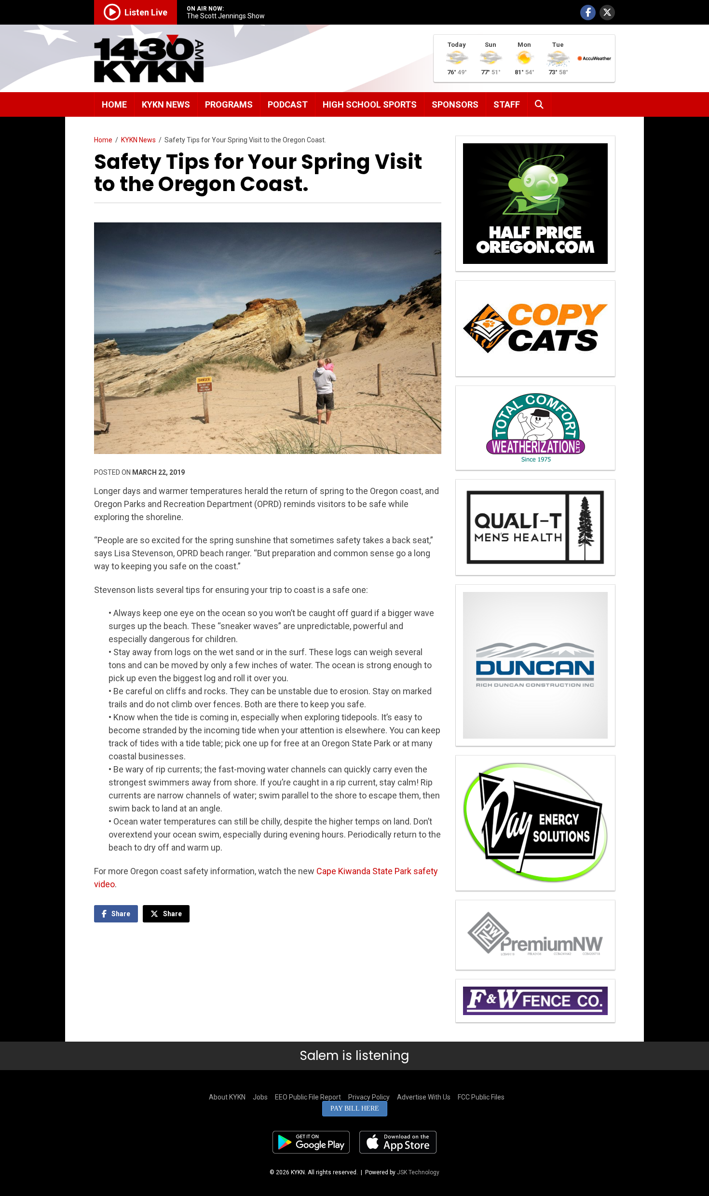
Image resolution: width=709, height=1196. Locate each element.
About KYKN (227, 1097)
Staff (506, 104)
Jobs (260, 1097)
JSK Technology (418, 1172)
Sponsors (455, 104)
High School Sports (370, 104)
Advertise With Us (423, 1097)
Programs (229, 104)
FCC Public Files (481, 1097)
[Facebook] (588, 12)
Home (114, 104)
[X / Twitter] (607, 12)
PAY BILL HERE (354, 1108)
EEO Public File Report (308, 1097)
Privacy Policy (369, 1097)
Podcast (288, 104)
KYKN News (166, 104)
